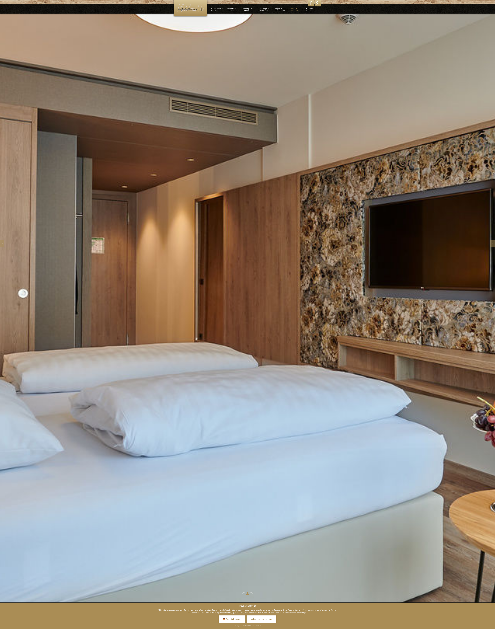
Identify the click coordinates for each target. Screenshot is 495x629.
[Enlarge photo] (247, 312)
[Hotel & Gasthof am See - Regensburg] (190, 8)
